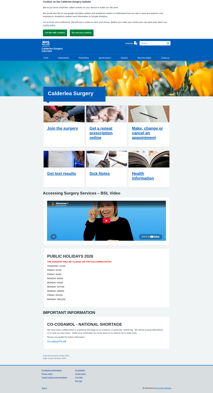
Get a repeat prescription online (101, 133)
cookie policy (49, 25)
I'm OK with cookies (55, 33)
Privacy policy (47, 374)
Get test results (61, 173)
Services (124, 58)
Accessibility (80, 370)
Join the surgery (105, 58)
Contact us (165, 58)
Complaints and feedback (52, 370)
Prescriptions (84, 58)
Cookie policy (80, 374)
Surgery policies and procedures (54, 377)
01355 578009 (47, 51)
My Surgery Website (163, 388)
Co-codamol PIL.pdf (56, 341)
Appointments (63, 58)
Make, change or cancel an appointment (147, 133)
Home (46, 58)
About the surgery (144, 58)
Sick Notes (100, 173)
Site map (78, 381)
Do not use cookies (82, 33)
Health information (143, 175)
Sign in (44, 388)
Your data (79, 377)
